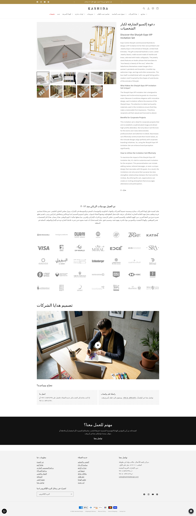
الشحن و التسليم (83, 462)
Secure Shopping (112, 511)
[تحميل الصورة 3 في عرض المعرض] (70, 78)
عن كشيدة (40, 462)
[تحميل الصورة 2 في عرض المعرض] (56, 78)
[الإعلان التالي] (122, 2)
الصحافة (39, 477)
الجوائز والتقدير (42, 474)
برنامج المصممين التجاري (45, 468)
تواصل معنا (40, 483)
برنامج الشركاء (42, 471)
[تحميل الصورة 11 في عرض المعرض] (97, 91)
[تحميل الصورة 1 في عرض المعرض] (43, 78)
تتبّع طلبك (81, 477)
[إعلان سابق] (74, 2)
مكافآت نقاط (82, 474)
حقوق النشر (41, 480)
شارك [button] (124, 190)
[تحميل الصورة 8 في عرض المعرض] (56, 91)
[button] (67, 14)
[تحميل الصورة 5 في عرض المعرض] (97, 78)
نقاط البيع (40, 465)
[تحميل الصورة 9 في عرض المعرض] (70, 91)
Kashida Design (79, 511)
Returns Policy (102, 511)
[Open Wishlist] (153, 8)
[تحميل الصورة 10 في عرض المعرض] (83, 91)
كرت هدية (81, 483)
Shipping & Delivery (90, 511)
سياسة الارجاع (83, 465)
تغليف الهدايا (82, 480)
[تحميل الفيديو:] (98, 345)
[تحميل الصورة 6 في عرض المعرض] (110, 78)
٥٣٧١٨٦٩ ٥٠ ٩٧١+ (129, 398)
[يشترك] (71, 494)
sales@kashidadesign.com (129, 477)
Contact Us (122, 511)
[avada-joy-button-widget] (191, 511)
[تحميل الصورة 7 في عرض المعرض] (43, 91)
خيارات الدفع (82, 468)
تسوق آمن (81, 471)
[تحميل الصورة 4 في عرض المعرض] (83, 78)
